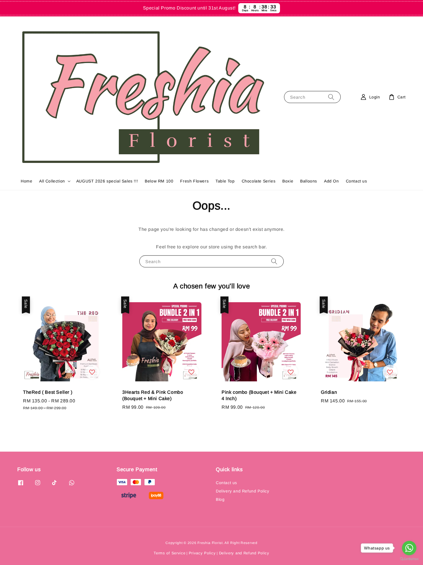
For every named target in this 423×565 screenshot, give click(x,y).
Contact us (356, 181)
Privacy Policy (202, 553)
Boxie (287, 181)
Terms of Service (169, 553)
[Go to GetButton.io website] (409, 559)
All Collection (52, 181)
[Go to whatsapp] (409, 548)
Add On (331, 181)
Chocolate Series (259, 181)
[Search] (331, 96)
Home (26, 181)
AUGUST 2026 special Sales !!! (107, 181)
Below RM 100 (159, 181)
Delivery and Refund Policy (242, 491)
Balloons (308, 181)
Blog (220, 499)
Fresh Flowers (194, 181)
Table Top (225, 181)
